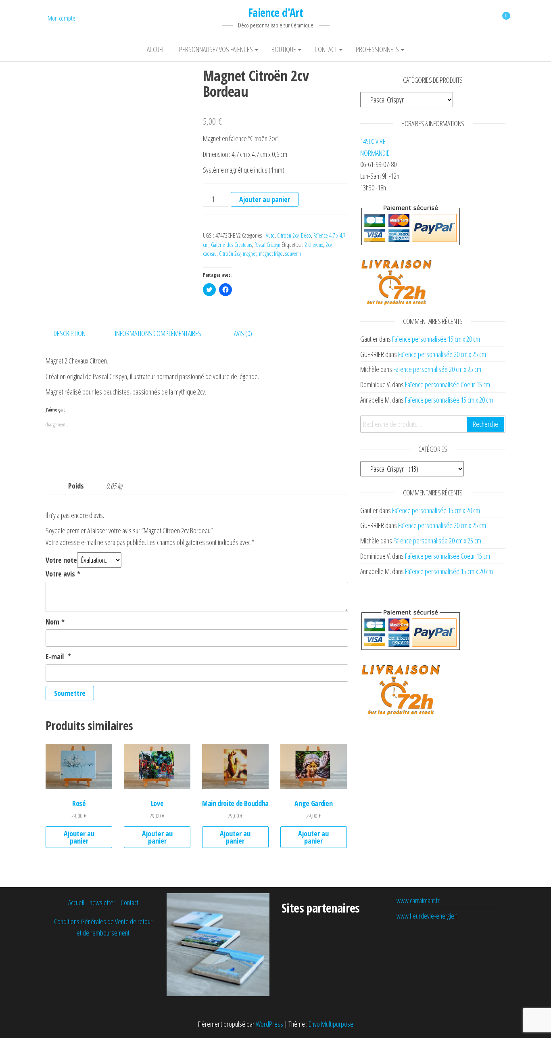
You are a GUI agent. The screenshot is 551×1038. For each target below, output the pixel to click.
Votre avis (63, 574)
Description (70, 333)
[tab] (76, 333)
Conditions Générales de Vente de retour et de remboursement (103, 927)
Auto (270, 235)
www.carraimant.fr (418, 900)
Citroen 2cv (287, 235)
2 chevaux (314, 245)
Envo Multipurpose (331, 1024)
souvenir (293, 253)
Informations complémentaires (158, 333)
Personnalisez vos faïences (216, 49)
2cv (329, 245)
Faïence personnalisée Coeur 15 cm (447, 384)
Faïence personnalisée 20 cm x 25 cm (442, 354)
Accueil (156, 49)
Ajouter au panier (264, 199)
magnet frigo (271, 253)
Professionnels (378, 49)
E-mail (58, 656)
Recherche (485, 424)
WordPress (269, 1024)
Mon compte (61, 18)
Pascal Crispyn (267, 245)
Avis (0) (243, 333)
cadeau (210, 253)
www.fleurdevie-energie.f (427, 916)
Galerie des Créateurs (231, 245)
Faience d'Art (275, 12)
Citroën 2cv (229, 253)
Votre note (61, 560)
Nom (55, 622)
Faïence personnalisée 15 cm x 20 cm (436, 339)
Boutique (284, 49)
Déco (306, 235)
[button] (118, 140)
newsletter (102, 902)
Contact (326, 49)
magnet (250, 253)
